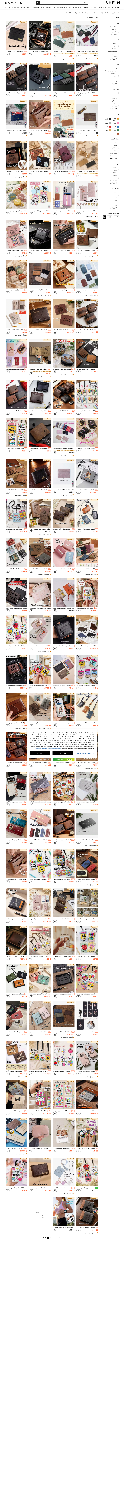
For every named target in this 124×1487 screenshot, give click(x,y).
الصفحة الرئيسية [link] (114, 13)
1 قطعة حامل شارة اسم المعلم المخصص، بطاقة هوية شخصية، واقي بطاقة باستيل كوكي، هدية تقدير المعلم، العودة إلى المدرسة (16, 646)
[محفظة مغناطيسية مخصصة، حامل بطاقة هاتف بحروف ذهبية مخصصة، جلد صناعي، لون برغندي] (87, 274)
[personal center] (21, 3)
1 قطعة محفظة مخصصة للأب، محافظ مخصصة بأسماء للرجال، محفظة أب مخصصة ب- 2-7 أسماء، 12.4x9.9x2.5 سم (16, 1071)
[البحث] (38, 3)
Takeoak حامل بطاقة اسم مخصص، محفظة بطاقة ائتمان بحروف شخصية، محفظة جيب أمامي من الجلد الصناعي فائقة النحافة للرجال (63, 51)
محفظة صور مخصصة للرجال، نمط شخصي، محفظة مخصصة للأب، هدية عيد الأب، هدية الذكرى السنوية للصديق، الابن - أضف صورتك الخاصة (87, 489)
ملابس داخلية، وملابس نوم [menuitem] (64, 7)
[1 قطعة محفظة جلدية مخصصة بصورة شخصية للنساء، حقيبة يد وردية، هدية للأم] (16, 234)
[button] (9, 3)
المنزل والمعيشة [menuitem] (50, 7)
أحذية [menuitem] (42, 7)
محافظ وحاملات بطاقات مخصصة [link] (72, 13)
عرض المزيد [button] (113, 59)
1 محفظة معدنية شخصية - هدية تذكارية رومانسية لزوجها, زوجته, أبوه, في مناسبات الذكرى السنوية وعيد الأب (87, 802)
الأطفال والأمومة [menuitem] (25, 7)
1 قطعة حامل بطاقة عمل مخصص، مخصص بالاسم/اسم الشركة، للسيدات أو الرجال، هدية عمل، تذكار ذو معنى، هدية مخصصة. (87, 646)
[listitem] (87, 40)
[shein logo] (113, 2)
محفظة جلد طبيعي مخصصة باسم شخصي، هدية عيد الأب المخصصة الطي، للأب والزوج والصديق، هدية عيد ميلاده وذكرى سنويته (16, 956)
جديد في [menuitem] (110, 7)
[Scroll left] (8, 7)
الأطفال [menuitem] (86, 7)
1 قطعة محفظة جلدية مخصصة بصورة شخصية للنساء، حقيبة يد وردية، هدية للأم (16, 250)
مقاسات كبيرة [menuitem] (93, 7)
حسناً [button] (104, 217)
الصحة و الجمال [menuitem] (35, 7)
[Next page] (43, 1238)
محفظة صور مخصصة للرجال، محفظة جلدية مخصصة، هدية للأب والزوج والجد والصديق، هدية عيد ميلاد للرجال (16, 489)
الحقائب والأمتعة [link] (103, 13)
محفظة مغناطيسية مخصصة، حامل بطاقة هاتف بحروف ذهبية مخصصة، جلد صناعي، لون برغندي (87, 290)
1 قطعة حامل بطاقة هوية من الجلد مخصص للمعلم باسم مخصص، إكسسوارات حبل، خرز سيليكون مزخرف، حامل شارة (87, 685)
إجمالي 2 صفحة (57, 1238)
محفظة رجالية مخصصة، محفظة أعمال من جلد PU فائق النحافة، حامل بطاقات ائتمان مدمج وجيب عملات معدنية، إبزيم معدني (63, 290)
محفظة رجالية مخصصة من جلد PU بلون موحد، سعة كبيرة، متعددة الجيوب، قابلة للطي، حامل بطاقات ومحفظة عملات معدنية (40, 329)
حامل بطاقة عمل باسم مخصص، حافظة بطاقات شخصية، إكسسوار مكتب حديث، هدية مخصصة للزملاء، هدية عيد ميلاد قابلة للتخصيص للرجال (16, 1148)
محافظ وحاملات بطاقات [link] (90, 13)
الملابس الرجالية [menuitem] (77, 7)
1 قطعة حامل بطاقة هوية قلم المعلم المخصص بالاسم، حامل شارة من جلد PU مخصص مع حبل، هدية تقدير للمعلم (40, 879)
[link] (17, 2)
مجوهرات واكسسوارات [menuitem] (12, 7)
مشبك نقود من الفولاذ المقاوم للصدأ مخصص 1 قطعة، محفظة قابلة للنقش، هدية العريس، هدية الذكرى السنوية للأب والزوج (87, 171)
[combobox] (92, 17)
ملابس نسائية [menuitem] (102, 7)
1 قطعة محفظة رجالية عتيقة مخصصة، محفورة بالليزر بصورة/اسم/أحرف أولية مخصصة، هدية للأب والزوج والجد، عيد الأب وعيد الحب (40, 762)
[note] (91, 59)
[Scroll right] (5, 7)
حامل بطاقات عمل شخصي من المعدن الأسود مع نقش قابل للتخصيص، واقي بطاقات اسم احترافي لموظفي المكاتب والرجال (87, 839)
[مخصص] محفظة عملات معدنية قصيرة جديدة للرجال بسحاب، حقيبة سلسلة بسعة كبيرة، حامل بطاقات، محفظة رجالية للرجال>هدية (63, 646)
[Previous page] (50, 1238)
